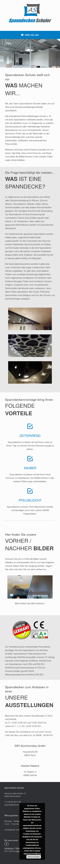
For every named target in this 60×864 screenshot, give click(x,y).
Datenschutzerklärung (32, 854)
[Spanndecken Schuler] (30, 13)
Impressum (9, 848)
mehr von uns (32, 34)
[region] (30, 53)
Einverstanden (34, 856)
